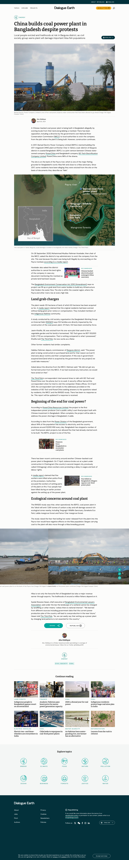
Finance (43, 699)
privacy (55, 857)
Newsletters (103, 8)
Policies (43, 822)
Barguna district (73, 350)
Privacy (43, 810)
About (93, 2)
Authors (17, 822)
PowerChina (51, 153)
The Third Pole (47, 339)
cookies (63, 857)
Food (64, 766)
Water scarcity (72, 729)
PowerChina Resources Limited (55, 407)
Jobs (16, 814)
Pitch (16, 818)
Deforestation (98, 729)
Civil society (61, 663)
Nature (85, 766)
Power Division (61, 421)
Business (44, 783)
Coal (71, 663)
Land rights (20, 699)
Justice (85, 783)
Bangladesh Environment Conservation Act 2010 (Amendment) (61, 284)
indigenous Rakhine (42, 313)
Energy (23, 766)
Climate (44, 766)
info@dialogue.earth (71, 817)
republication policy (71, 815)
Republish (100, 2)
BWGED (49, 322)
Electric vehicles (22, 729)
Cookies (43, 814)
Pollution (105, 766)
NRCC (56, 136)
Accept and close (101, 856)
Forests (64, 783)
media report (43, 308)
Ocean (24, 783)
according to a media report (56, 262)
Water (105, 783)
